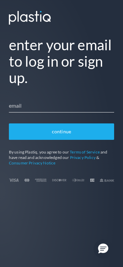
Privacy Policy (83, 157)
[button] (103, 248)
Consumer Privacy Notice (32, 162)
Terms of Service (85, 152)
